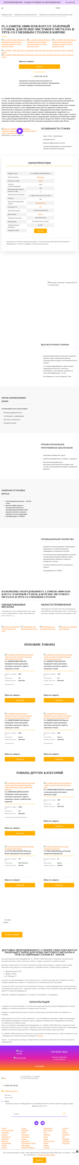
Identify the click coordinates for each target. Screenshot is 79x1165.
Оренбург (46, 1135)
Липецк (24, 1139)
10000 (40, 181)
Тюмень (65, 1132)
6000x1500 (40, 177)
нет (40, 207)
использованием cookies (46, 1155)
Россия (4, 1128)
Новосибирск (48, 1130)
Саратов (46, 1148)
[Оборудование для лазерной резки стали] (49, 628)
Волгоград (5, 1139)
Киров (58, 8)
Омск (45, 1132)
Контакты (7, 1095)
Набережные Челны (28, 1143)
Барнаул (5, 1135)
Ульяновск (66, 1135)
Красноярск (25, 1137)
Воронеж (5, 1141)
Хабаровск (65, 1139)
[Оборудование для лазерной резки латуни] (30, 628)
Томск (64, 1130)
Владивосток (6, 1137)
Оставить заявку (12, 935)
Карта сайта (8, 1098)
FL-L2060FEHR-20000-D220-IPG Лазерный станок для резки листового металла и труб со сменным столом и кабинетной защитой (18, 797)
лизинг (40, 1036)
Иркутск (4, 1148)
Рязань (45, 1143)
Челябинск (66, 1141)
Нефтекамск (25, 1145)
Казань (23, 1128)
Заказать (39, 67)
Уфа (63, 1137)
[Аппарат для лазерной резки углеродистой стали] (11, 629)
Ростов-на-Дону (48, 1141)
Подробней (39, 1066)
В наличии (70, 2)
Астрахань (5, 1132)
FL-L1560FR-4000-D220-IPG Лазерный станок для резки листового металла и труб (59, 792)
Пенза (45, 1137)
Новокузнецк (47, 1128)
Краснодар (25, 1135)
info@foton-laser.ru (11, 1091)
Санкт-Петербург (8, 1130)
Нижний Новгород (27, 1148)
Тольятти (65, 1128)
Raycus (40, 214)
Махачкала (25, 1141)
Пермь (45, 1139)
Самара (46, 1145)
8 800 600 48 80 (41, 76)
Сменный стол (40, 203)
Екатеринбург (6, 1143)
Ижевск (4, 1145)
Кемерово (24, 1130)
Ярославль (66, 1143)
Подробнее (20, 700)
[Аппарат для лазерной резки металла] (68, 628)
